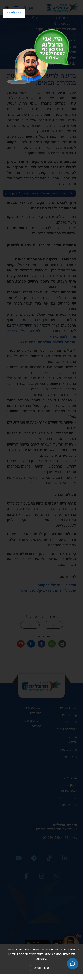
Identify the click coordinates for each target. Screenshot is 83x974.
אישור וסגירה (41, 968)
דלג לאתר (12, 12)
